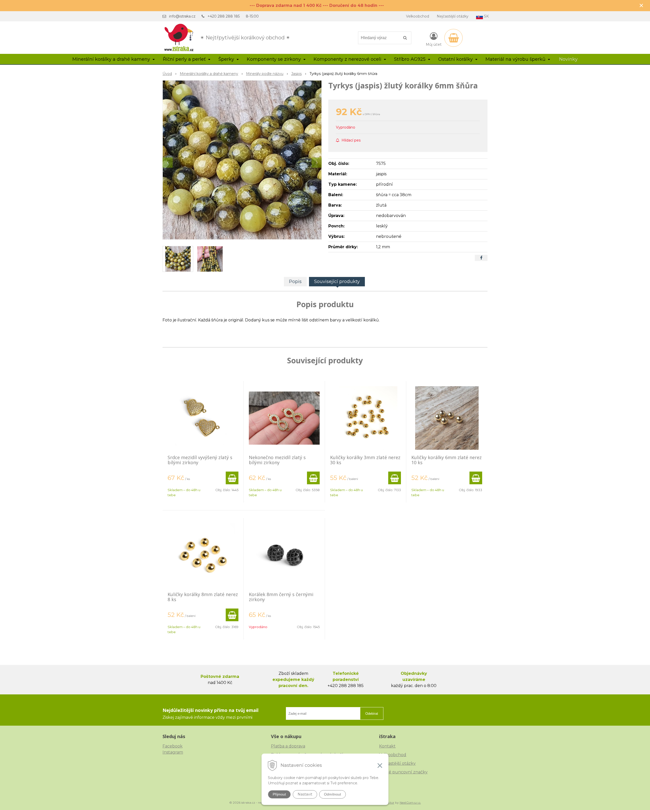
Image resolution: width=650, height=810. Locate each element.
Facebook (172, 746)
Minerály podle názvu (264, 73)
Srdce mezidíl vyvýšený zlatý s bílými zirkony (200, 459)
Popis (295, 281)
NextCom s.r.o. (410, 802)
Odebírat (371, 713)
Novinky (568, 59)
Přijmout (279, 794)
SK (486, 16)
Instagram (172, 752)
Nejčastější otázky (452, 16)
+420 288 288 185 (223, 16)
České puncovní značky (403, 772)
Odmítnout (332, 794)
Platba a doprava (288, 746)
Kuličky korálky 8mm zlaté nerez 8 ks (203, 596)
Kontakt (387, 746)
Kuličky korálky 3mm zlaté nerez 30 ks (365, 459)
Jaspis (296, 73)
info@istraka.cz (182, 16)
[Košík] (453, 38)
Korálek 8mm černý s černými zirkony (281, 596)
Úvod (167, 73)
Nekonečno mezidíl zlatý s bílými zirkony (277, 459)
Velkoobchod (417, 16)
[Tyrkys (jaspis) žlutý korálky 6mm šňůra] (242, 160)
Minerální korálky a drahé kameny (209, 73)
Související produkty (337, 281)
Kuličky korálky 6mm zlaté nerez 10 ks (446, 459)
